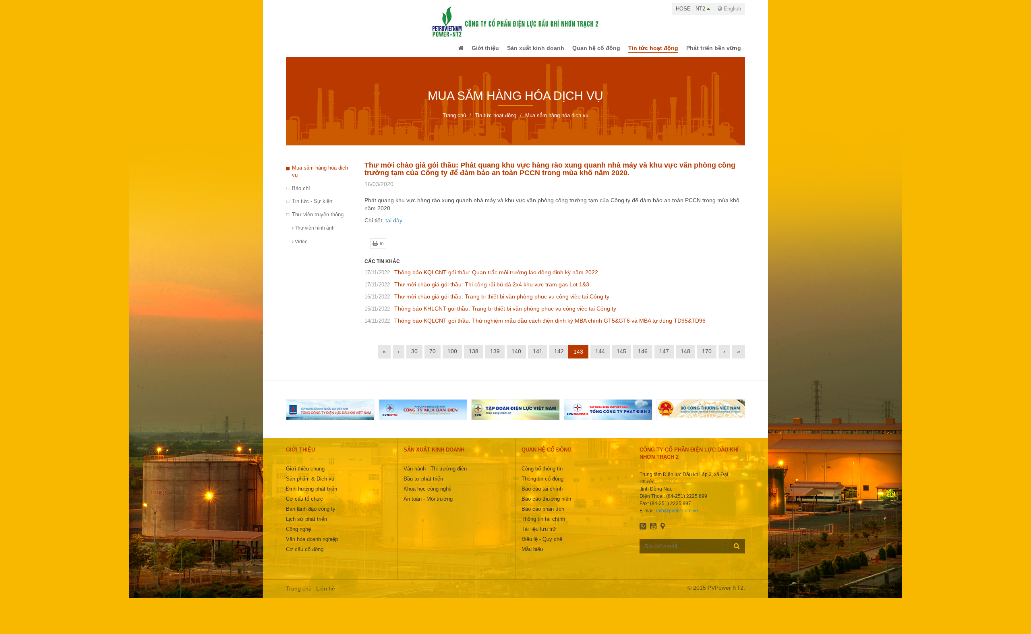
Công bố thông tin (542, 474)
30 (414, 357)
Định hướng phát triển (311, 494)
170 (707, 357)
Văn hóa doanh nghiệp (312, 545)
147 (664, 357)
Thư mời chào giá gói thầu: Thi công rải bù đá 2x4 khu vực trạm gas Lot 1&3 (476, 290)
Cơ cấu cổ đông (304, 555)
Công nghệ (298, 535)
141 (537, 357)
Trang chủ (299, 594)
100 (452, 357)
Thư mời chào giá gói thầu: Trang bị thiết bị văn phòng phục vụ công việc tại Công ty (486, 302)
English (731, 9)
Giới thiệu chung (305, 474)
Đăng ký (736, 551)
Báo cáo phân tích (543, 515)
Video (301, 247)
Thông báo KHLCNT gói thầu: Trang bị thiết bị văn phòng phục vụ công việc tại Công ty (490, 314)
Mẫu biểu (532, 555)
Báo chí (301, 194)
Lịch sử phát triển (306, 525)
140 (516, 357)
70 (432, 357)
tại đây (393, 226)
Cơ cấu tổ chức (304, 504)
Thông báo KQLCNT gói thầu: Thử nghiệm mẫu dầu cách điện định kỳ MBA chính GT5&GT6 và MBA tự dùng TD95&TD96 (535, 326)
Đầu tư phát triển (423, 484)
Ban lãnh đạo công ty (310, 515)
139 (495, 357)
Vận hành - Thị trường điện (435, 474)
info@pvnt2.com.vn (677, 516)
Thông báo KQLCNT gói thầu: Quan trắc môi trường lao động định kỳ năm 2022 (481, 278)
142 (559, 357)
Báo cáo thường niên (546, 504)
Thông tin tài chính (543, 525)
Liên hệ (325, 594)
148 (685, 357)
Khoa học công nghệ (427, 494)
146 (643, 357)
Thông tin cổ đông (542, 484)
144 (600, 357)
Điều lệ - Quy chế (542, 545)
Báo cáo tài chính (542, 494)
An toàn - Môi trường (428, 504)
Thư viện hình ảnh (314, 233)
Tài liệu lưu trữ (539, 535)
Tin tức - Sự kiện (312, 207)
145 (621, 357)
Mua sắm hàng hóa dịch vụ (320, 177)
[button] (444, 51)
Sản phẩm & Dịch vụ (310, 484)
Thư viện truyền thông (318, 220)
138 (473, 357)
